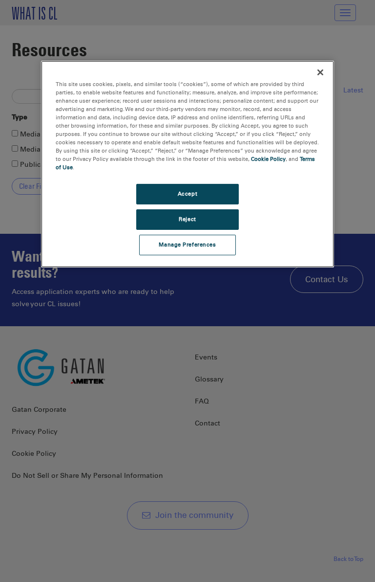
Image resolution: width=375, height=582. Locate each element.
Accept (187, 193)
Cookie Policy (268, 159)
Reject (187, 219)
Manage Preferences (187, 244)
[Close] (320, 72)
